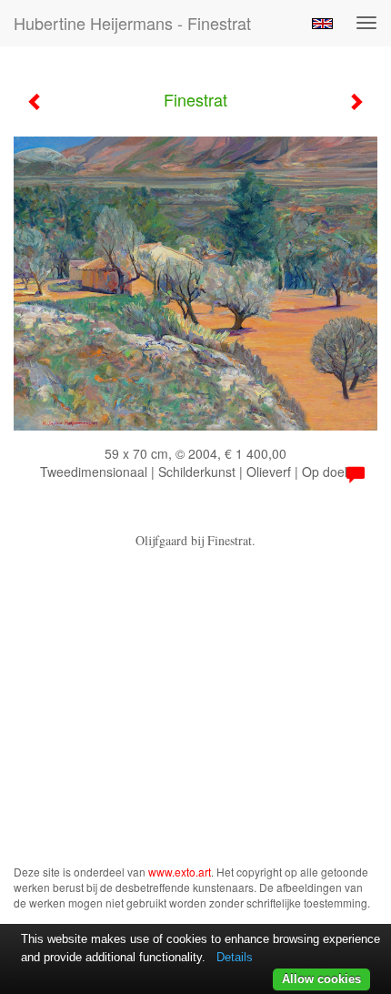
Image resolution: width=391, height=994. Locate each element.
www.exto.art (179, 871)
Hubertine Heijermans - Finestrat (132, 23)
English (322, 23)
